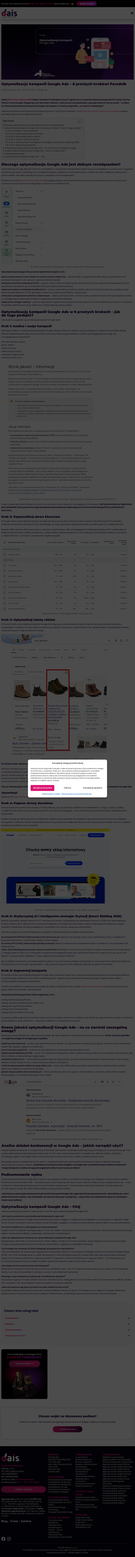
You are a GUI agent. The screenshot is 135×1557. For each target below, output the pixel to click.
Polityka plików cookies (51, 794)
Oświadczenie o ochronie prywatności (76, 794)
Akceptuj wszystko (42, 788)
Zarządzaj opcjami (92, 788)
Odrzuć (67, 788)
